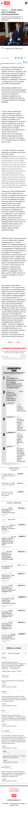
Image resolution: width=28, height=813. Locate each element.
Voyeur (18, 342)
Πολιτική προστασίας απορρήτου (17, 803)
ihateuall (4, 691)
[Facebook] (24, 44)
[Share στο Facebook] (24, 62)
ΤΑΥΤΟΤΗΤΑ (14, 789)
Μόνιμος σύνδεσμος (11, 671)
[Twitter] (26, 44)
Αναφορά (4, 671)
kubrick (5, 751)
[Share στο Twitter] (26, 62)
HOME (3, 6)
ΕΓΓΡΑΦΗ (23, 356)
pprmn (3, 710)
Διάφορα (7, 6)
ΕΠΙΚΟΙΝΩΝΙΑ (14, 791)
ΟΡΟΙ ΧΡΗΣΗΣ (5, 358)
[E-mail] (21, 58)
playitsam (7, 731)
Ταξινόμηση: (11, 653)
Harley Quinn (5, 676)
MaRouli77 (7, 767)
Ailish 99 (4, 657)
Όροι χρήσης (5, 803)
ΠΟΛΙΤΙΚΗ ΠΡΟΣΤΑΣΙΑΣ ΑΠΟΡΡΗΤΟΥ (17, 358)
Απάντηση (19, 671)
